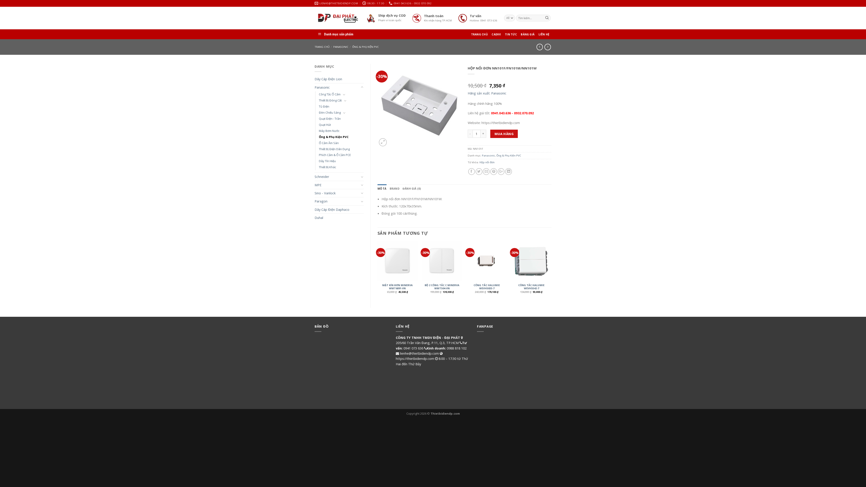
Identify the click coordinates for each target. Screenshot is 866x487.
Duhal (319, 217)
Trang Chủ (479, 34)
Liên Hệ (544, 34)
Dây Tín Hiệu (327, 161)
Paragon (321, 201)
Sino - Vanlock (325, 193)
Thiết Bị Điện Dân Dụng (334, 149)
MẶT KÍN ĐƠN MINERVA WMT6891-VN (397, 287)
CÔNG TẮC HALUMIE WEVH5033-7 (487, 287)
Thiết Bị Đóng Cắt (330, 100)
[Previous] (377, 271)
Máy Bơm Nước (329, 131)
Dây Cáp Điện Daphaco (332, 209)
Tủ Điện (324, 106)
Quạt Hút (325, 125)
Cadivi (496, 34)
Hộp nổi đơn (487, 162)
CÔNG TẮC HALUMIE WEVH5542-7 (531, 287)
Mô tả (382, 188)
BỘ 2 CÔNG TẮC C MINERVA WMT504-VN (442, 287)
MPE (318, 185)
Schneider (322, 176)
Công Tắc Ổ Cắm (330, 94)
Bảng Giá (527, 34)
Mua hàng (504, 133)
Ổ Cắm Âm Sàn (329, 143)
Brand (394, 188)
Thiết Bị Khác (327, 167)
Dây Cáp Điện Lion (328, 79)
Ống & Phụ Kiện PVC (365, 46)
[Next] (551, 271)
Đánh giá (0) (412, 188)
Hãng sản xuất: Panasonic (487, 93)
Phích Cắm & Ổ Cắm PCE (335, 155)
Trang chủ (322, 46)
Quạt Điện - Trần (330, 119)
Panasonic (340, 46)
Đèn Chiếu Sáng (330, 112)
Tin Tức (511, 34)
